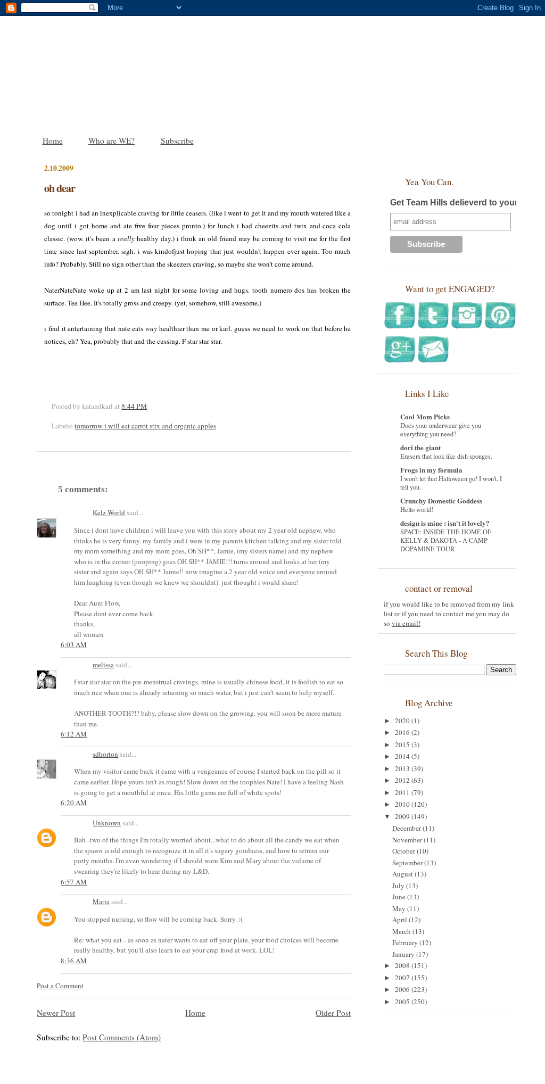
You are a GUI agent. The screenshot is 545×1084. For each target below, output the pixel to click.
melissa (103, 664)
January (404, 954)
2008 (403, 965)
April (400, 919)
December (407, 828)
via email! (406, 623)
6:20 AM (74, 802)
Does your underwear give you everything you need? (440, 429)
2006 (403, 989)
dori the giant (420, 447)
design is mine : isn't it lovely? (445, 523)
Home (53, 140)
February (405, 942)
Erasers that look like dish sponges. (446, 456)
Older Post (333, 1012)
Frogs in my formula (431, 470)
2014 (403, 756)
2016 (403, 732)
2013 (403, 768)
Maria (101, 901)
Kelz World (109, 512)
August (403, 874)
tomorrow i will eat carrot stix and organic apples (145, 426)
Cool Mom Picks (425, 416)
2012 (403, 780)
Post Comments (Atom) (121, 1037)
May (399, 908)
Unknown (107, 823)
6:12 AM (74, 734)
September (408, 862)
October (404, 851)
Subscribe (177, 140)
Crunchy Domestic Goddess (441, 500)
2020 (403, 720)
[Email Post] (149, 406)
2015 (403, 744)
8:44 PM (134, 406)
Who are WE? (111, 140)
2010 (403, 804)
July (399, 885)
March (402, 931)
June (399, 896)
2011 (403, 792)
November (408, 840)
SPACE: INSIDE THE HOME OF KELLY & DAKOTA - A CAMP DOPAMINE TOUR (445, 540)
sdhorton (105, 754)
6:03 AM (74, 644)
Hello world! (416, 509)
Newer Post (56, 1012)
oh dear (59, 188)
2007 (403, 977)
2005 (403, 1001)
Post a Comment (60, 985)
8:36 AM (74, 960)
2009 (403, 816)
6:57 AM (74, 882)
